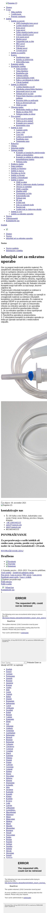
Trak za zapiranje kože (25, 205)
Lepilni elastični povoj (25, 25)
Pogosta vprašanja (18, 16)
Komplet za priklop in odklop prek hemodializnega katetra (29, 158)
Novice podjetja (12, 248)
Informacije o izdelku (14, 250)
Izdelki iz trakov (17, 180)
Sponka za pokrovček (24, 59)
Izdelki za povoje (18, 21)
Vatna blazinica (22, 71)
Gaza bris (20, 134)
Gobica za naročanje (24, 137)
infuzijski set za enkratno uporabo (19, 238)
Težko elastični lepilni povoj (27, 32)
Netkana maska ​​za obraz (25, 114)
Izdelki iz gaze (16, 128)
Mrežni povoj (21, 39)
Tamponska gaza (22, 141)
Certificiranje (16, 14)
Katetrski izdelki (17, 64)
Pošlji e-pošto (6, 584)
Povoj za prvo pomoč (24, 118)
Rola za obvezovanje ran (26, 103)
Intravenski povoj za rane (26, 91)
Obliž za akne (21, 182)
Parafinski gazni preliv (10, 577)
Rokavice (15, 143)
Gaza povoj (20, 30)
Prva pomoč (16, 116)
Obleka (14, 146)
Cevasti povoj (21, 50)
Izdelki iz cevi (16, 212)
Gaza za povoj (16, 575)
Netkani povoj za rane (24, 94)
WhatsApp (9, 587)
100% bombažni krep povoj (27, 23)
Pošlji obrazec (6, 582)
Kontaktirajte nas (12, 221)
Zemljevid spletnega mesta (23, 573)
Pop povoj (5, 575)
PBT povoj (20, 44)
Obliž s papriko (22, 189)
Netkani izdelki (17, 150)
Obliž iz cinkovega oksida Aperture (30, 184)
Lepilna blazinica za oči (25, 87)
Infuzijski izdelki (17, 148)
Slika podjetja (16, 12)
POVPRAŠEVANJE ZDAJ (12, 551)
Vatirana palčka (22, 75)
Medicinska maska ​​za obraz (27, 109)
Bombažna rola (22, 73)
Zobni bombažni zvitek (25, 78)
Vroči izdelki (6, 573)
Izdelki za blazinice (18, 168)
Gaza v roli (20, 132)
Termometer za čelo (24, 193)
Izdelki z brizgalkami (19, 177)
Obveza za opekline (24, 187)
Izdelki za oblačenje (19, 84)
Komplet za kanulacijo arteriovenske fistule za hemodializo (30, 154)
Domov (9, 7)
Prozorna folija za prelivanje (27, 100)
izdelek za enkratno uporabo (22, 214)
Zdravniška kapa (22, 62)
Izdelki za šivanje (18, 175)
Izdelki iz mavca (17, 171)
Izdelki (8, 19)
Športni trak (20, 207)
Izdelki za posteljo (18, 53)
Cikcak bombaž (22, 82)
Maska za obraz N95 (24, 112)
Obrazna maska (17, 107)
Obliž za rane (21, 105)
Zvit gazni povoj (22, 37)
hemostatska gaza (23, 125)
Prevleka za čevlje (18, 173)
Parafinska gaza (22, 139)
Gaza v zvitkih (25, 577)
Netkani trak (21, 198)
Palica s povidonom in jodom (27, 80)
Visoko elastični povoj (25, 35)
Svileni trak (20, 202)
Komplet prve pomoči (24, 123)
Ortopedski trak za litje (25, 41)
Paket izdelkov (17, 166)
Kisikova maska (17, 164)
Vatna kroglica (21, 69)
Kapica (14, 55)
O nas (8, 10)
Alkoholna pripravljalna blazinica (29, 89)
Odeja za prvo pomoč (24, 121)
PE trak (19, 200)
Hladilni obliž (21, 191)
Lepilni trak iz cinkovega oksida (28, 209)
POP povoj (20, 46)
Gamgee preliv (22, 130)
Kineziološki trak (23, 196)
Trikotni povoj (21, 48)
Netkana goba (21, 162)
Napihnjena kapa (22, 57)
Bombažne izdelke (18, 66)
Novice (9, 216)
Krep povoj (20, 28)
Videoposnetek (12, 218)
